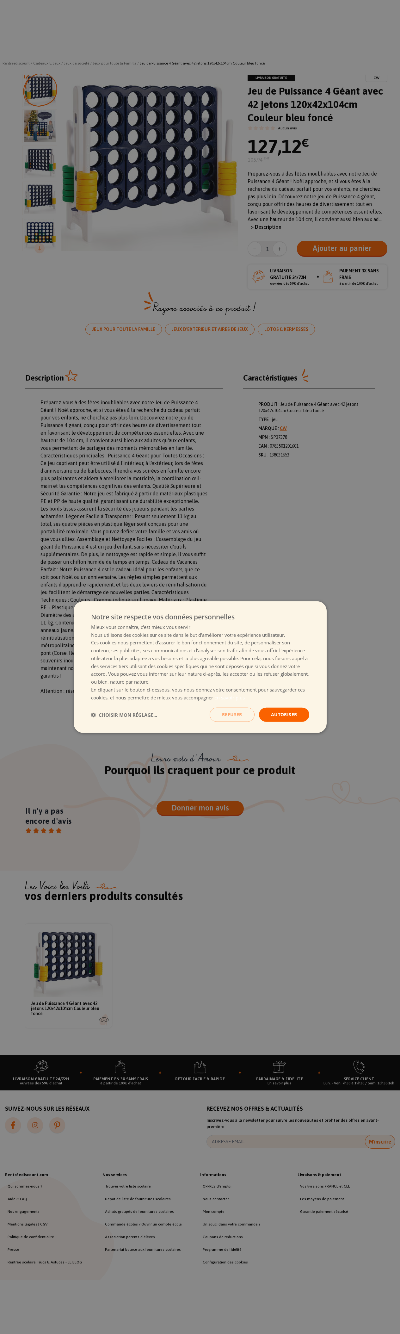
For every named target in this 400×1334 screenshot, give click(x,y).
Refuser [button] (232, 714)
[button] (124, 714)
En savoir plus (229, 697)
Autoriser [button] (284, 714)
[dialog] (200, 667)
